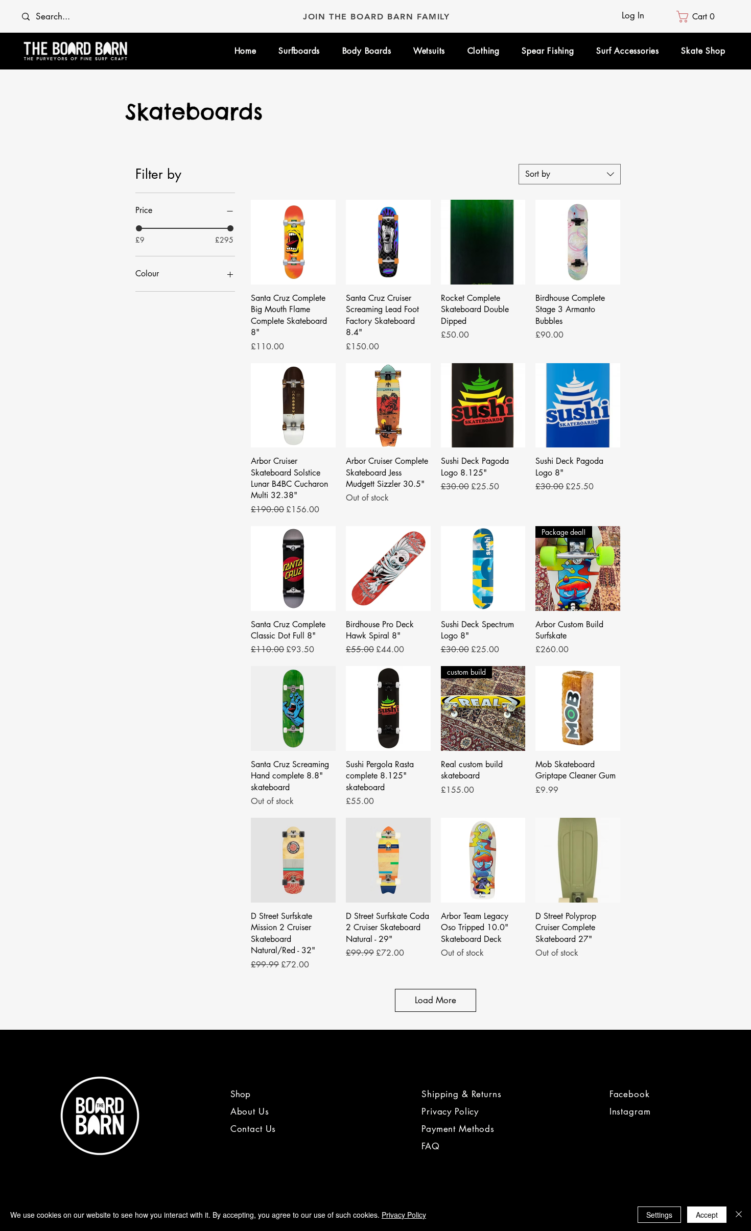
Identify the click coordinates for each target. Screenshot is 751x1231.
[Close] (739, 1214)
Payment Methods (458, 1128)
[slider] (139, 228)
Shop (240, 1094)
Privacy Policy (450, 1111)
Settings (659, 1215)
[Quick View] (293, 242)
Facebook (629, 1094)
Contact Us (253, 1128)
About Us (251, 1111)
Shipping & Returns (461, 1094)
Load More (435, 1000)
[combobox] (570, 174)
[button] (699, 16)
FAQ (430, 1146)
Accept (707, 1215)
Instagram (630, 1111)
